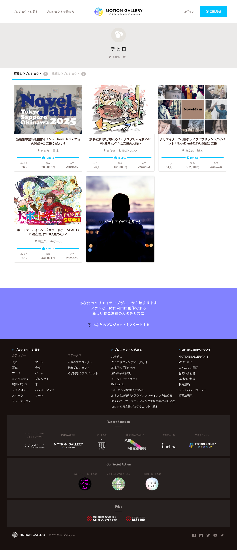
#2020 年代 (185, 362)
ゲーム (39, 373)
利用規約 (184, 384)
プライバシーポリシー (192, 390)
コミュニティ (20, 379)
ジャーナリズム (21, 401)
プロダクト (42, 379)
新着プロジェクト (79, 368)
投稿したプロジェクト (68, 73)
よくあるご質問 (188, 368)
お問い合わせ (187, 373)
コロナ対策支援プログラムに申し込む (134, 406)
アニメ (16, 373)
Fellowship (117, 384)
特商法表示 (186, 395)
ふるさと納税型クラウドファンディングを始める (140, 395)
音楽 (38, 368)
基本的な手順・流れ (123, 368)
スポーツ (17, 395)
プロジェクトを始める (60, 11)
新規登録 (215, 11)
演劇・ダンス (20, 384)
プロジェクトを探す (25, 11)
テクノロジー (20, 390)
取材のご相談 (187, 379)
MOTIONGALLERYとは (193, 356)
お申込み (116, 356)
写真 (15, 368)
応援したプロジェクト (30, 73)
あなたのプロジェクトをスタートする (121, 324)
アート (39, 362)
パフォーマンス (45, 390)
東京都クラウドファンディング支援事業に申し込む (140, 401)
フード (39, 395)
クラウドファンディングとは (129, 362)
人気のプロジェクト (80, 362)
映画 (15, 362)
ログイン (188, 11)
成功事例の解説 (121, 373)
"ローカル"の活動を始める (127, 390)
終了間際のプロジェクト (81, 373)
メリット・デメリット (124, 379)
